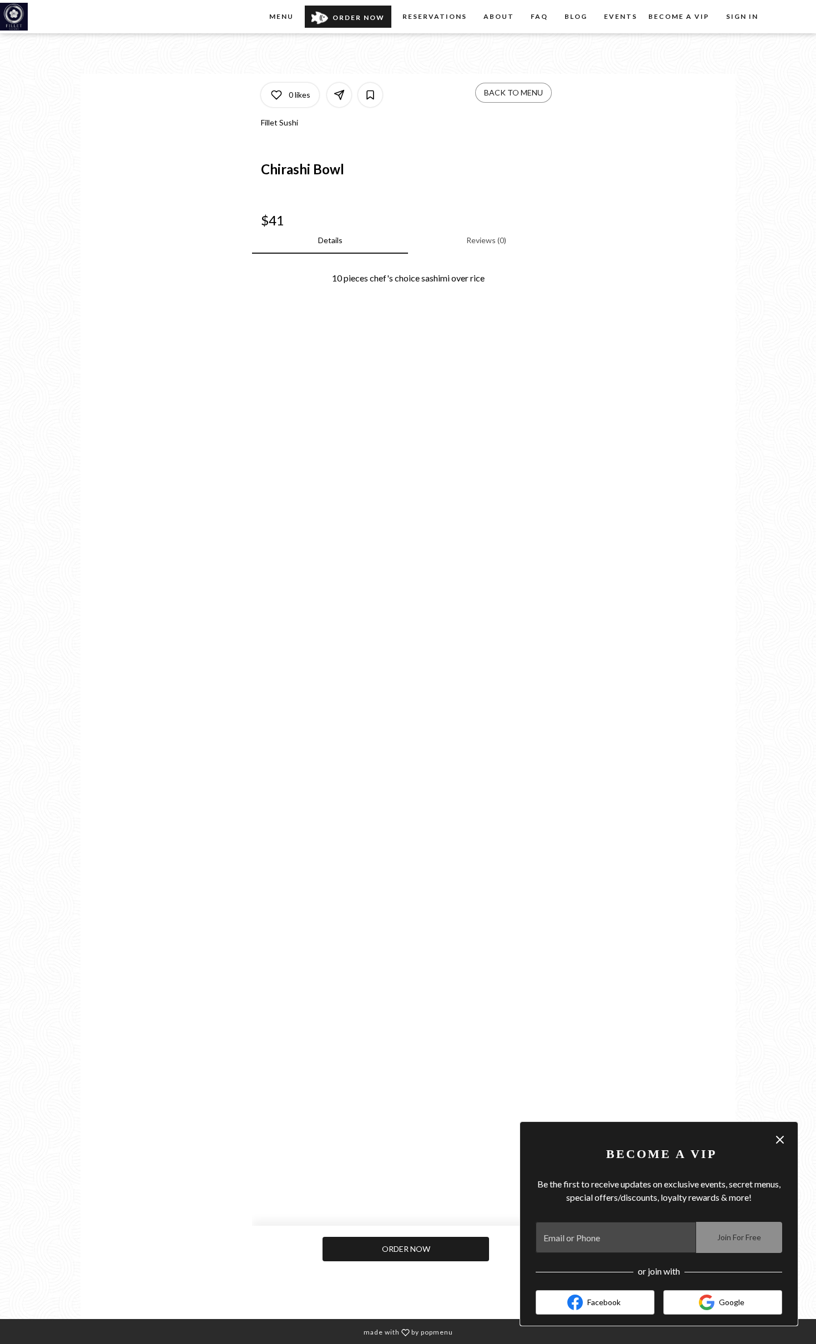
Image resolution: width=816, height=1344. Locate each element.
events (620, 16)
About (498, 16)
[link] (405, 1249)
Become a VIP (678, 16)
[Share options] (339, 95)
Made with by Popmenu (230, 1331)
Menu (281, 16)
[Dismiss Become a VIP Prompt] (780, 1139)
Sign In (742, 16)
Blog (576, 16)
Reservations (434, 16)
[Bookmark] (370, 95)
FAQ (539, 16)
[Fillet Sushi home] (50, 17)
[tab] (330, 240)
